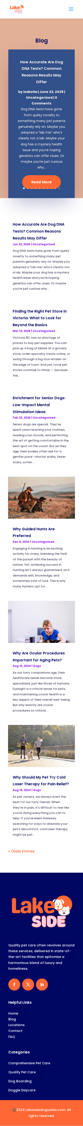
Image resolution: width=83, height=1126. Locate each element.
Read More (41, 182)
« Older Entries (21, 851)
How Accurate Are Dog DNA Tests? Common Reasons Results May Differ (38, 231)
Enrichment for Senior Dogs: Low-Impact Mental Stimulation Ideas (39, 404)
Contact (15, 1030)
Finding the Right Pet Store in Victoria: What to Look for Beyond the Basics (40, 318)
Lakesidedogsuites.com (45, 1110)
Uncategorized (39, 97)
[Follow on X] (28, 985)
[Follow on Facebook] (14, 985)
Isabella (30, 91)
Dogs (37, 666)
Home (13, 1013)
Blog (12, 1019)
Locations (16, 1025)
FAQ (11, 1036)
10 (59, 188)
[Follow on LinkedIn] (42, 985)
